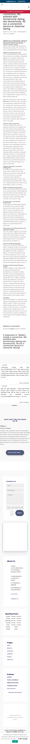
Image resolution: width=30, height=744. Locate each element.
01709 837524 (21, 1)
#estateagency (17, 396)
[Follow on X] (17, 709)
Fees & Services (11, 688)
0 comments (11, 33)
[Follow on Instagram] (13, 709)
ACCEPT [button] (15, 741)
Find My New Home (14, 452)
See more (3, 377)
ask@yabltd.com (11, 1)
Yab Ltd (7, 31)
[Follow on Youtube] (20, 709)
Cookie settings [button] (23, 738)
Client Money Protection (15, 692)
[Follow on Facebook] (8, 709)
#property (26, 394)
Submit (19, 513)
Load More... (15, 405)
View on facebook (24, 383)
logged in (12, 328)
